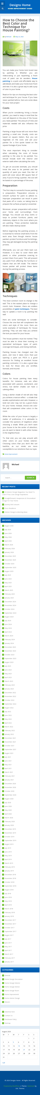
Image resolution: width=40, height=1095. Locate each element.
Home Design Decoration (14, 979)
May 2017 (8, 947)
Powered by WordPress (12, 1086)
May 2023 (8, 674)
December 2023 (10, 647)
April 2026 (8, 541)
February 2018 (10, 912)
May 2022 (8, 719)
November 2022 (10, 696)
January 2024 (9, 643)
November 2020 (10, 787)
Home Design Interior (12, 987)
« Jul (3, 1063)
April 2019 (8, 859)
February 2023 (10, 685)
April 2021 (8, 768)
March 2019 (9, 863)
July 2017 (8, 939)
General (7, 975)
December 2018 (10, 875)
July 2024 (8, 621)
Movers (7, 1002)
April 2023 (8, 677)
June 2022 (8, 715)
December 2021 (10, 738)
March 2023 (9, 681)
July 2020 (8, 803)
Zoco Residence (10, 508)
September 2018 (10, 886)
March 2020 (9, 818)
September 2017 (10, 931)
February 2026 (10, 549)
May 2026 (8, 537)
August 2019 (9, 844)
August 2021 (9, 753)
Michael (8, 37)
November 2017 (10, 924)
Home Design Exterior (12, 983)
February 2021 (10, 776)
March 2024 (9, 636)
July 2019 (8, 848)
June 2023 (8, 670)
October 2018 (9, 882)
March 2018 (9, 909)
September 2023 (10, 658)
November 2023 (10, 651)
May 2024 (8, 628)
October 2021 (9, 746)
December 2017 (10, 920)
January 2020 (9, 825)
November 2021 (10, 742)
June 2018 (8, 897)
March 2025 (9, 590)
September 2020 (10, 795)
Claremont (30, 1086)
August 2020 (9, 799)
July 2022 (8, 712)
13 (19, 1046)
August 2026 (9, 526)
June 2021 (8, 761)
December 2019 (10, 829)
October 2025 (9, 564)
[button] (2, 8)
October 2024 (9, 609)
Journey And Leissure (12, 504)
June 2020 (8, 806)
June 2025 (8, 579)
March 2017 (9, 954)
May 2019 (8, 856)
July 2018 (8, 893)
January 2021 (9, 780)
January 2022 (9, 734)
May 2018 (8, 901)
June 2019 (8, 852)
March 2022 (9, 727)
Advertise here (10, 1012)
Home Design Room (12, 991)
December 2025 (10, 556)
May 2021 (8, 765)
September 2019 (10, 840)
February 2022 (10, 730)
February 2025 (10, 594)
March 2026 (9, 545)
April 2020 (8, 814)
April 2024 (8, 632)
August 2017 (9, 935)
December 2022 (10, 693)
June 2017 (8, 943)
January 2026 (9, 552)
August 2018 (9, 890)
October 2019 (9, 837)
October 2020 (9, 791)
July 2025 (8, 575)
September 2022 (10, 704)
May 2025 (8, 583)
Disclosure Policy (11, 1019)
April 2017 (8, 950)
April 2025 (8, 586)
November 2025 (10, 560)
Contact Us (8, 1016)
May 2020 (8, 810)
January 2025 (9, 598)
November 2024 (10, 605)
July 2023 (8, 666)
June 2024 (8, 624)
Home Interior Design (12, 998)
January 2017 (9, 962)
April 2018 (8, 905)
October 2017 (9, 928)
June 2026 (8, 533)
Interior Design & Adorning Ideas (16, 512)
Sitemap (7, 1023)
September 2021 (10, 749)
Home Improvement (11, 454)
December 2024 (10, 602)
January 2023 (9, 689)
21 (24, 1050)
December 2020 (10, 784)
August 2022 (9, 708)
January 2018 (9, 916)
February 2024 (10, 639)
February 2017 (10, 958)
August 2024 (9, 617)
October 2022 (9, 700)
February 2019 (10, 867)
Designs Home (20, 5)
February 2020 (10, 821)
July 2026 (8, 530)
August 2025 (9, 571)
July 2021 (8, 757)
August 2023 (9, 662)
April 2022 (8, 723)
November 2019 (10, 833)
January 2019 (9, 871)
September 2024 (10, 613)
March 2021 (9, 772)
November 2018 (10, 878)
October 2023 (9, 655)
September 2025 (10, 567)
